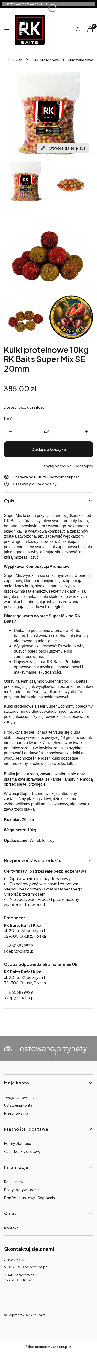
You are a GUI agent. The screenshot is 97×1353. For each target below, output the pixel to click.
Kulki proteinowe (45, 60)
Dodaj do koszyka (48, 449)
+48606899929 (18, 945)
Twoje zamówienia (19, 1097)
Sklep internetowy (46, 1347)
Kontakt (11, 1228)
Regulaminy (13, 1181)
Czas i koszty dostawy (22, 1151)
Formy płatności (18, 1143)
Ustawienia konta (18, 1105)
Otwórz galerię (67, 148)
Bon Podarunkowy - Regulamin (29, 1197)
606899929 (14, 1260)
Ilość (8, 418)
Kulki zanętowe (80, 60)
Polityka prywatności (21, 1189)
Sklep (18, 60)
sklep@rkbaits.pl (19, 951)
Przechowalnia (16, 1113)
